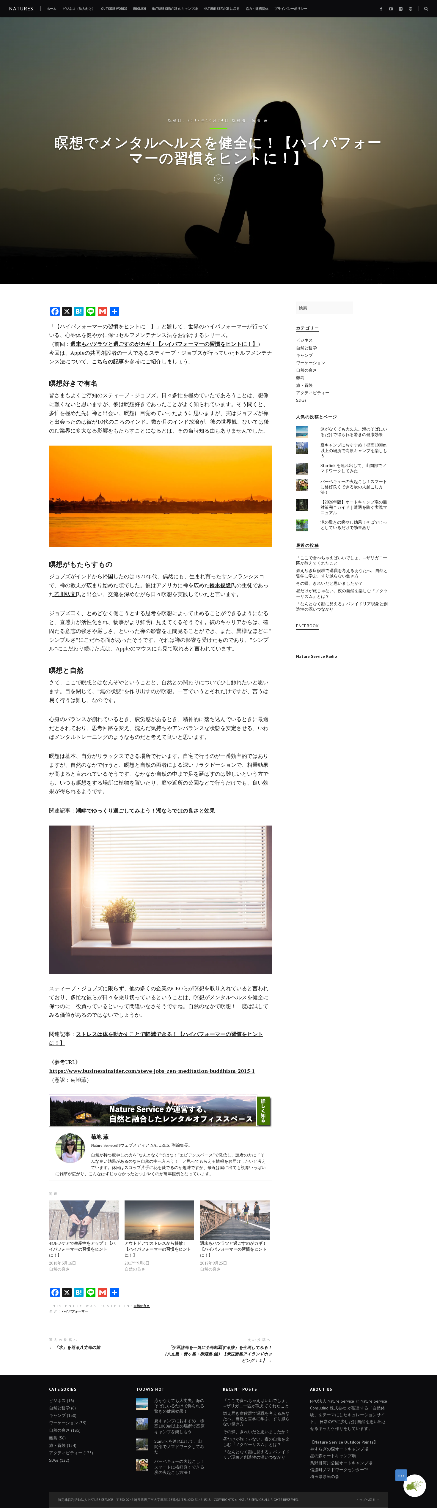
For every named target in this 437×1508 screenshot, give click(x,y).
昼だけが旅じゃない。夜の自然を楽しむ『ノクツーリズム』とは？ (342, 593)
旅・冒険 (304, 385)
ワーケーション (310, 362)
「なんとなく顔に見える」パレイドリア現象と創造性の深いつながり (342, 606)
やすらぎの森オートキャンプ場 (339, 1449)
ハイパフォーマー (75, 1311)
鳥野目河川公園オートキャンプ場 (341, 1463)
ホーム (51, 9)
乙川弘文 (65, 594)
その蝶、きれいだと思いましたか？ (329, 583)
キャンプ (304, 355)
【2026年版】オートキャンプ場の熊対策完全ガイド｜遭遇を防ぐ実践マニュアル (353, 507)
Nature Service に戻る (222, 9)
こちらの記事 (108, 361)
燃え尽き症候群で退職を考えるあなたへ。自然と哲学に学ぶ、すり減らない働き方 (342, 573)
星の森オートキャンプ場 (333, 1455)
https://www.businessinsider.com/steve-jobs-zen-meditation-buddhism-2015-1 (152, 1070)
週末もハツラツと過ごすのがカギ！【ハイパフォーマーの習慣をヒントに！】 (164, 343)
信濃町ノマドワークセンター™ (339, 1469)
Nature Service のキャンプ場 (175, 9)
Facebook (307, 625)
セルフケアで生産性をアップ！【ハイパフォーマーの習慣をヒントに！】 (82, 1249)
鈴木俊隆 (220, 585)
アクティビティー (312, 392)
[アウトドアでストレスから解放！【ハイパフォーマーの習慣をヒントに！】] (159, 1220)
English (139, 9)
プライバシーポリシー (290, 9)
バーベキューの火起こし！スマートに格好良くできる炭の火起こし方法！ (353, 487)
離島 (300, 377)
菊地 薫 (260, 120)
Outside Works (114, 9)
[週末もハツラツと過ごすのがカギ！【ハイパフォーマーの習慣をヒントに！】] (235, 1220)
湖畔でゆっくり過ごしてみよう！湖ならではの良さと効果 (145, 810)
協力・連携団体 (257, 9)
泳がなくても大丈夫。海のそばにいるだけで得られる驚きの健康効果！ (353, 431)
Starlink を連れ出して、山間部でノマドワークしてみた (353, 467)
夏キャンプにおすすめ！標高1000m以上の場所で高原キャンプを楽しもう (353, 450)
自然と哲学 (306, 348)
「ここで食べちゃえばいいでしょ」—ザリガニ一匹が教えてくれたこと (341, 560)
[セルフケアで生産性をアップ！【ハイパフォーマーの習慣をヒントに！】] (84, 1220)
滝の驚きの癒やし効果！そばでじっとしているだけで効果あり (353, 524)
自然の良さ (141, 1306)
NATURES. (21, 8)
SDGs (301, 400)
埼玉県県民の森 (324, 1476)
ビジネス (304, 340)
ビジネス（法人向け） (78, 9)
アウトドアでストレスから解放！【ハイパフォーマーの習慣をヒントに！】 (158, 1249)
